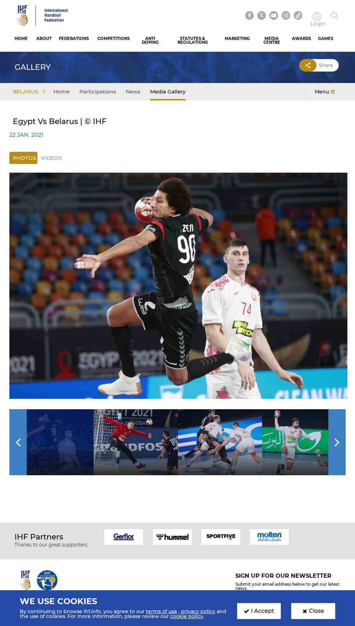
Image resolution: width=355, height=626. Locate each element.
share (326, 65)
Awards (301, 38)
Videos (51, 158)
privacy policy (198, 611)
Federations (74, 38)
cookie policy (186, 616)
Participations (97, 91)
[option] (178, 286)
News (133, 91)
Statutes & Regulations (193, 40)
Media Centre (271, 40)
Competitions (113, 38)
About (44, 38)
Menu (322, 92)
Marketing (237, 38)
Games (325, 38)
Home (21, 38)
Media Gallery (167, 91)
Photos (24, 158)
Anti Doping (150, 40)
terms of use (161, 611)
